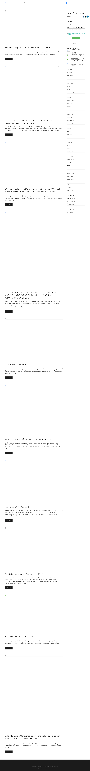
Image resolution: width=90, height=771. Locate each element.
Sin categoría (70, 212)
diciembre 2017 (70, 151)
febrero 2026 (70, 75)
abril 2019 (69, 128)
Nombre (69, 16)
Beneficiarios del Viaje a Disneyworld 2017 (24, 574)
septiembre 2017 (70, 159)
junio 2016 (69, 184)
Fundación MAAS (24, 2)
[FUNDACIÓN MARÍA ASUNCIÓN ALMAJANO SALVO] (19, 3)
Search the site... (84, 3)
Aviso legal (37, 768)
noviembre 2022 (70, 100)
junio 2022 (69, 106)
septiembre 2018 (70, 139)
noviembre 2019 (70, 120)
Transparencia (59, 2)
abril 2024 (69, 86)
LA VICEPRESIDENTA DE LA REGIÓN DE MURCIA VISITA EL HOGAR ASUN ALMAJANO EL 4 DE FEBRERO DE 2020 (32, 190)
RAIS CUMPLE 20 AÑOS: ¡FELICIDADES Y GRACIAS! (29, 439)
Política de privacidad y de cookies (48, 768)
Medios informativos (71, 207)
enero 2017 (69, 170)
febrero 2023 (70, 97)
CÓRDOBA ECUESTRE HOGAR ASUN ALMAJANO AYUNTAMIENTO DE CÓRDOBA (28, 121)
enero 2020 (69, 117)
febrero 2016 (70, 190)
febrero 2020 (70, 114)
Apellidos (69, 21)
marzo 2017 (69, 168)
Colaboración (49, 2)
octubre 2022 (70, 103)
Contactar (78, 2)
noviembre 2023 (70, 95)
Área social (69, 204)
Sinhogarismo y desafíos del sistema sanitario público (28, 47)
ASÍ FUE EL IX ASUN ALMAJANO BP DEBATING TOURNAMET (77, 51)
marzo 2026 (69, 72)
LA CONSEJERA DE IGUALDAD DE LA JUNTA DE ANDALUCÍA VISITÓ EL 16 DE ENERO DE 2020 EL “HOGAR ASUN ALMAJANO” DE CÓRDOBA (33, 295)
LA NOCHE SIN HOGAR (16, 364)
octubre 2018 (70, 137)
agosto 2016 (69, 182)
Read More (8, 134)
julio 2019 (69, 125)
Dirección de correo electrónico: (75, 27)
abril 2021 (69, 109)
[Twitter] (45, 763)
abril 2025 (69, 78)
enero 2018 (69, 148)
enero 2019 (69, 134)
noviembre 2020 (70, 111)
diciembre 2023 (70, 92)
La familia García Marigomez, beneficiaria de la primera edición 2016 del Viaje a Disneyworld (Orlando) (32, 737)
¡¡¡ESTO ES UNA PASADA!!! (17, 507)
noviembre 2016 (70, 176)
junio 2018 (69, 142)
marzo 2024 (69, 89)
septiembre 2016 (70, 179)
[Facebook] (42, 763)
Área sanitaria (70, 201)
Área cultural (70, 198)
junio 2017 (69, 165)
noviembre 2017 (70, 154)
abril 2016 (69, 187)
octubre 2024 (70, 83)
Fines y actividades (37, 2)
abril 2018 (69, 145)
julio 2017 (69, 162)
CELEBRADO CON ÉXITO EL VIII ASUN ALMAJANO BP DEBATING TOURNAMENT (78, 59)
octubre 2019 (70, 123)
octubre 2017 (70, 156)
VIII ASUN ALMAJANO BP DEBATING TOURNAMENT (77, 63)
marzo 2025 (69, 80)
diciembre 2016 (70, 173)
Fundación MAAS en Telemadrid (19, 636)
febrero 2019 (69, 131)
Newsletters (69, 209)
